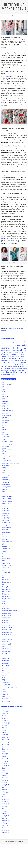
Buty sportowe (5, 436)
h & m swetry (10, 348)
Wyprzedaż (4, 693)
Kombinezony (5, 489)
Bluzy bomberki (5, 419)
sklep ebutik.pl (16, 366)
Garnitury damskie (6, 456)
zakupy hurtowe (5, 698)
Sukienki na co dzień (7, 625)
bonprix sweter (9, 344)
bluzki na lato (5, 41)
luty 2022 (4, 796)
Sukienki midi (5, 622)
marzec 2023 (5, 773)
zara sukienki (21, 372)
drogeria (4, 448)
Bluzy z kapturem (6, 425)
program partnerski (6, 565)
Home (3, 458)
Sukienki (4, 603)
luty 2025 (4, 736)
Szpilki (3, 662)
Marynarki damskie (6, 532)
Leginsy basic (5, 529)
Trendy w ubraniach (6, 681)
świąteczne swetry (10, 374)
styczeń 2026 (5, 717)
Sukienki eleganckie (6, 613)
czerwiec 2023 (5, 768)
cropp (3, 438)
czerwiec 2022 (5, 789)
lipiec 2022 (4, 787)
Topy (3, 670)
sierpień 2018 (5, 817)
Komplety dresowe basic (7, 500)
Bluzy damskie (5, 420)
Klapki (3, 472)
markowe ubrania (6, 356)
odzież (20, 360)
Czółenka (4, 439)
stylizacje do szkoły (12, 46)
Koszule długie (5, 510)
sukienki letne (23, 368)
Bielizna (4, 393)
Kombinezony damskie (7, 491)
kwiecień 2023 (5, 772)
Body (3, 427)
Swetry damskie (5, 648)
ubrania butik (21, 370)
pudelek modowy (6, 567)
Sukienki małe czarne (7, 618)
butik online (12, 315)
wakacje (4, 691)
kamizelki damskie (6, 469)
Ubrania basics (5, 682)
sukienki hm (14, 368)
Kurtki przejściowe (6, 519)
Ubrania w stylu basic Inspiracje (9, 687)
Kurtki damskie (5, 512)
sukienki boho (5, 606)
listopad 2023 (5, 761)
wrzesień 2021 (5, 805)
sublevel (4, 601)
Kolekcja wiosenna (6, 486)
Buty (3, 432)
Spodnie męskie (5, 594)
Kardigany (4, 470)
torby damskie (5, 672)
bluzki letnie (21, 39)
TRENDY (4, 677)
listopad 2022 (5, 780)
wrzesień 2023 (5, 765)
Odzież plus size (6, 548)
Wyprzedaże (5, 694)
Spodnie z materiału (6, 598)
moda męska (5, 537)
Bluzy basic (4, 417)
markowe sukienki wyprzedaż (13, 354)
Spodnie (4, 584)
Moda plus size (5, 539)
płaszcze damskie (6, 558)
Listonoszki (4, 531)
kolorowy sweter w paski (16, 350)
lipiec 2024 (4, 748)
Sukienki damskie (6, 608)
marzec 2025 (5, 734)
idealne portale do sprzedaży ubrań (10, 463)
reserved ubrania (10, 364)
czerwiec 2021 (5, 810)
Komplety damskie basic (7, 496)
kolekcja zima (5, 488)
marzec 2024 (5, 755)
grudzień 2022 (5, 779)
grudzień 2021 (5, 799)
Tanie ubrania (15, 370)
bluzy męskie (5, 422)
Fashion (4, 453)
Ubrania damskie (6, 684)
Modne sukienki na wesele (8, 541)
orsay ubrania (19, 362)
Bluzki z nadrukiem (6, 415)
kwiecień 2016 (5, 832)
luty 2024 (4, 756)
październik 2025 (6, 722)
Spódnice (4, 577)
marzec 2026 (5, 713)
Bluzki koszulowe (6, 405)
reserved (16, 313)
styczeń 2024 (5, 758)
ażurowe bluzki (5, 388)
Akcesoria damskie (6, 384)
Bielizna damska (6, 394)
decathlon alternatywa (7, 441)
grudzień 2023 (5, 760)
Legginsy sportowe (6, 527)
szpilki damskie (5, 663)
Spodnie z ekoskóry (6, 596)
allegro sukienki (8, 316)
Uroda (3, 689)
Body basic (4, 429)
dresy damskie (5, 446)
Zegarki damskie (6, 701)
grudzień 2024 (5, 739)
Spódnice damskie (6, 581)
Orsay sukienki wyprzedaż (14, 361)
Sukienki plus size (6, 631)
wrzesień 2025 (5, 723)
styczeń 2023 (5, 777)
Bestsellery (4, 391)
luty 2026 (4, 715)
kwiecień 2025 (5, 732)
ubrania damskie (8, 372)
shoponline (4, 574)
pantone (4, 551)
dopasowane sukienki (7, 444)
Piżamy (3, 555)
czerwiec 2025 (5, 729)
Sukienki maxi (5, 620)
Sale (3, 570)
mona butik (16, 360)
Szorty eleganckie (6, 660)
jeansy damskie (5, 465)
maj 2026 (4, 710)
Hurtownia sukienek (6, 460)
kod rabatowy (5, 474)
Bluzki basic (4, 400)
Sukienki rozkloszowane (7, 632)
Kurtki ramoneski (6, 522)
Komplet (4, 493)
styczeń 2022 (5, 798)
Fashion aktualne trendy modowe (10, 455)
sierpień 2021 (5, 806)
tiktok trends (5, 668)
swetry (3, 646)
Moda (3, 534)
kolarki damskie (5, 475)
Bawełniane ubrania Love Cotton (14, 332)
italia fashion (8, 350)
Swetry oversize (5, 653)
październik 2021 (6, 803)
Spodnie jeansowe (6, 593)
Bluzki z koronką (6, 413)
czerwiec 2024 (5, 749)
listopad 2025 (5, 720)
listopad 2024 (5, 741)
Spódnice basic (5, 579)
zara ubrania (3, 374)
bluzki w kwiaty (14, 41)
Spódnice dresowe (6, 582)
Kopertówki (4, 505)
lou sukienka (14, 352)
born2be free (5, 431)
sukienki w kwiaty (6, 636)
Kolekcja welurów (6, 484)
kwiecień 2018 (5, 823)
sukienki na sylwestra (7, 629)
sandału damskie (6, 572)
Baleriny (4, 389)
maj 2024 (4, 751)
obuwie (3, 544)
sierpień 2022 (5, 786)
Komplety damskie (6, 494)
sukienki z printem (6, 644)
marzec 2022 (5, 794)
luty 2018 (4, 827)
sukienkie (7, 368)
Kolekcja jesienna (6, 479)
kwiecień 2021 (5, 813)
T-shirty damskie (6, 665)
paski (3, 553)
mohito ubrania (10, 360)
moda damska (15, 356)
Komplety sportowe (6, 503)
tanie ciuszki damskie (6, 370)
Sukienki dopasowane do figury (9, 610)
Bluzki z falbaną (5, 412)
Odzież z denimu (6, 550)
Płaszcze (4, 556)
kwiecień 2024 (5, 753)
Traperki (4, 675)
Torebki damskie (6, 674)
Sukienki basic (5, 605)
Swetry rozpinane (6, 655)
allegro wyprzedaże (16, 342)
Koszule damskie (6, 508)
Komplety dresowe (6, 498)
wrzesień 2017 (5, 830)
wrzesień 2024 (5, 744)
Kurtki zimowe (5, 524)
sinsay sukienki (6, 366)
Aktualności (4, 386)
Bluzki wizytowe (5, 408)
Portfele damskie (6, 563)
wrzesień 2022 (5, 784)
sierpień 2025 (5, 725)
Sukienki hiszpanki (6, 615)
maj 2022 (4, 791)
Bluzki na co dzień (6, 406)
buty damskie (5, 434)
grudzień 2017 (5, 829)
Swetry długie (5, 650)
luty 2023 (4, 775)
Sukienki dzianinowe (7, 612)
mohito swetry (4, 360)
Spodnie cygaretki (6, 586)
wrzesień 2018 (5, 815)
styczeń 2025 (5, 737)
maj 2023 (4, 770)
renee (24, 362)
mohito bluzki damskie (14, 44)
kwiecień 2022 (5, 792)
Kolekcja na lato (5, 482)
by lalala (21, 344)
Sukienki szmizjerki (6, 634)
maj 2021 (4, 811)
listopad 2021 (5, 801)
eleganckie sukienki (6, 450)
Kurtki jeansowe (5, 513)
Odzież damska (5, 546)
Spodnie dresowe (6, 589)
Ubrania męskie (5, 686)
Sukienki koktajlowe (6, 617)
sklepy (3, 575)
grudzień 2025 (5, 718)
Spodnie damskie (6, 587)
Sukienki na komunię (7, 627)
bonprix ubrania (16, 344)
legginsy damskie (6, 525)
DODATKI (4, 443)
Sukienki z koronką (6, 643)
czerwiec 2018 (5, 820)
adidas (3, 382)
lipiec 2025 (4, 727)
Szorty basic (5, 656)
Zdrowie (4, 700)
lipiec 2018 (4, 818)
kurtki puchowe (5, 520)
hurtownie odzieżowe (7, 462)
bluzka (7, 76)
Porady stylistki (5, 562)
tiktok (3, 667)
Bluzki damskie (7, 39)
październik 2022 (6, 782)
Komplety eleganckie (7, 501)
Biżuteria (4, 398)
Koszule (4, 506)
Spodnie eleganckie (6, 591)
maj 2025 (4, 730)
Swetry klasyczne (6, 651)
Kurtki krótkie (5, 515)
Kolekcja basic (5, 477)
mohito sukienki (17, 358)
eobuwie (4, 451)
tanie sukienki (19, 315)
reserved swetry (4, 364)
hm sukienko (17, 348)
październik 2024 (6, 742)
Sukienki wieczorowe (7, 637)
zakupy (3, 696)
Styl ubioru (4, 600)
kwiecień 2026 (5, 711)
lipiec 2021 (4, 808)
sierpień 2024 (5, 746)
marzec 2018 (5, 825)
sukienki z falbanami (7, 639)
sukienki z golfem (6, 641)
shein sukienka (19, 364)
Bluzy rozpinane (6, 424)
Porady (3, 560)
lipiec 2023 (4, 767)
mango (21, 352)
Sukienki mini (5, 624)
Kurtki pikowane (6, 517)
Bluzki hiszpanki (6, 403)
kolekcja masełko (6, 481)
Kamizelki (4, 467)
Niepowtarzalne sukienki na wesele (10, 543)
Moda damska (5, 536)
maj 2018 (4, 822)
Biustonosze (5, 396)
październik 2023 (6, 763)
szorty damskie (5, 658)
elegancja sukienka (11, 346)
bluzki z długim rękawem (8, 410)
